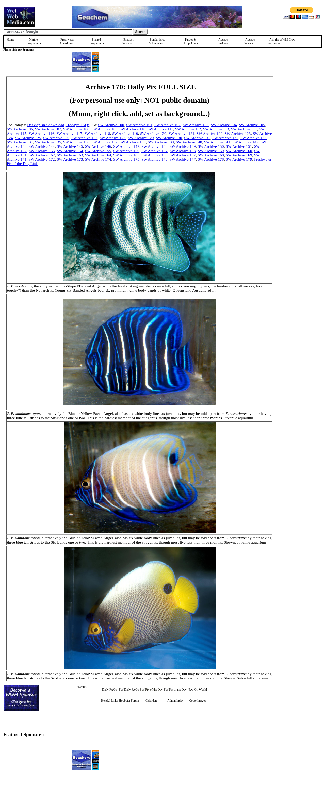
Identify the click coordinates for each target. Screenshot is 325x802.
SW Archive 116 (41, 134)
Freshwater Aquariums (66, 41)
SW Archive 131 (197, 138)
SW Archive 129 (141, 138)
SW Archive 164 (98, 155)
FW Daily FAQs (129, 689)
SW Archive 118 (97, 134)
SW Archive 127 (84, 138)
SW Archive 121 (181, 134)
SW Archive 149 (183, 146)
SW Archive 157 (154, 151)
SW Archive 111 (160, 129)
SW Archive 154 (70, 151)
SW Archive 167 (183, 155)
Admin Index (175, 700)
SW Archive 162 (42, 155)
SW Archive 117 (69, 134)
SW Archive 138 (133, 142)
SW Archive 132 (225, 138)
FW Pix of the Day (175, 689)
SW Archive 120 (153, 134)
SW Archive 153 (42, 151)
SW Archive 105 (252, 125)
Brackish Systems (128, 41)
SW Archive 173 (70, 159)
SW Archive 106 (20, 129)
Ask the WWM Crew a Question (281, 41)
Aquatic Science (249, 41)
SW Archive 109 (104, 129)
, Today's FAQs (77, 125)
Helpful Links (109, 700)
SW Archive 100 (111, 125)
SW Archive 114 (244, 129)
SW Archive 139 (161, 142)
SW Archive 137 (104, 142)
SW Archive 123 (238, 134)
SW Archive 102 (167, 125)
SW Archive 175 (126, 159)
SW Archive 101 (139, 125)
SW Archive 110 (132, 129)
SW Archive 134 (20, 142)
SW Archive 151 (239, 146)
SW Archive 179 (239, 159)
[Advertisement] (299, 112)
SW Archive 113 (216, 129)
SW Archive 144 (42, 146)
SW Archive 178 (211, 159)
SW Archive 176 (154, 159)
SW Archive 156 (126, 151)
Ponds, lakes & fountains (157, 41)
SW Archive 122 (210, 134)
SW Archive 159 (211, 151)
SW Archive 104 (224, 125)
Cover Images (197, 700)
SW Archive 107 (48, 129)
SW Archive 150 (211, 146)
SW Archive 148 (154, 146)
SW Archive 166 (154, 155)
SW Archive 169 (239, 155)
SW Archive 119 (125, 134)
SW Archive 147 (126, 146)
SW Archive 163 (70, 155)
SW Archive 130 (169, 138)
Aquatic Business (222, 41)
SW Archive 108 (76, 129)
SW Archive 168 (211, 155)
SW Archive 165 (126, 155)
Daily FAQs (109, 689)
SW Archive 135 (48, 142)
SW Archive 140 (189, 142)
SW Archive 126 (56, 138)
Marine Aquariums (34, 41)
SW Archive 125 (28, 138)
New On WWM (197, 689)
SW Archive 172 (42, 159)
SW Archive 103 (196, 125)
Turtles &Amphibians (191, 41)
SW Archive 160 (239, 151)
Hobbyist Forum (129, 700)
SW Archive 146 (98, 146)
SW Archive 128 (113, 138)
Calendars (151, 700)
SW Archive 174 (98, 159)
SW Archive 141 (217, 142)
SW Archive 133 (253, 138)
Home (10, 39)
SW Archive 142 (245, 142)
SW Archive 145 (70, 146)
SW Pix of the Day (151, 689)
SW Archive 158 (183, 151)
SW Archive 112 (188, 129)
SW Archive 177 (183, 159)
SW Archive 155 (98, 151)
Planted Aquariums (97, 41)
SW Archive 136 (76, 142)
